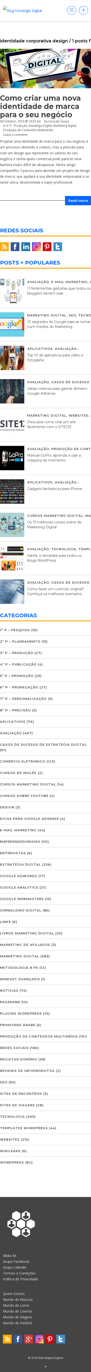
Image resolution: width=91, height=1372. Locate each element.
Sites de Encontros (21, 1094)
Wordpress (12, 1162)
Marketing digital (46, 315)
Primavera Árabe (17, 1025)
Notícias (9, 990)
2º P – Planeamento (20, 641)
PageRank (10, 1002)
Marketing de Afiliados (25, 945)
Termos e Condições (19, 1273)
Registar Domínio (18, 1059)
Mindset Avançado (20, 979)
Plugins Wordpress (21, 1013)
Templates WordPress (24, 1128)
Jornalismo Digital (20, 910)
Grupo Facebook (16, 1261)
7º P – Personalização (23, 699)
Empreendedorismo (20, 841)
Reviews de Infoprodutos (27, 1071)
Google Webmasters (22, 899)
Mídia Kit (10, 1255)
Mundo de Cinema (17, 1311)
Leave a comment (15, 135)
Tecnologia (63, 549)
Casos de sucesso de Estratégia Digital (43, 744)
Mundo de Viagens (17, 1317)
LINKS (5, 922)
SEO (72, 315)
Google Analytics (19, 887)
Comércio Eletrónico (22, 761)
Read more (78, 200)
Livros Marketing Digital (27, 933)
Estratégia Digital (20, 864)
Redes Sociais (14, 1048)
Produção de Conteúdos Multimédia (28, 130)
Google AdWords (18, 876)
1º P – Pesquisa (15, 630)
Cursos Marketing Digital (55, 516)
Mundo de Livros (16, 1305)
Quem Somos (14, 1293)
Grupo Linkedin (14, 1267)
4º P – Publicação (18, 664)
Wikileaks (10, 1151)
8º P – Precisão (15, 710)
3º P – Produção (16, 653)
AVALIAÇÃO (38, 282)
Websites (78, 415)
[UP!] (45, 1367)
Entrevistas (13, 853)
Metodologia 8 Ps (19, 968)
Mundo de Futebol (17, 1323)
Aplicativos (40, 349)
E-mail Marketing (69, 282)
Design (7, 807)
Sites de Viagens (17, 1105)
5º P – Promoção (16, 676)
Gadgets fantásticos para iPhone (54, 489)
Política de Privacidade (20, 1279)
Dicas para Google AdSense (29, 819)
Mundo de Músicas (18, 1299)
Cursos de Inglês (18, 773)
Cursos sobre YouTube (24, 796)
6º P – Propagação (19, 687)
